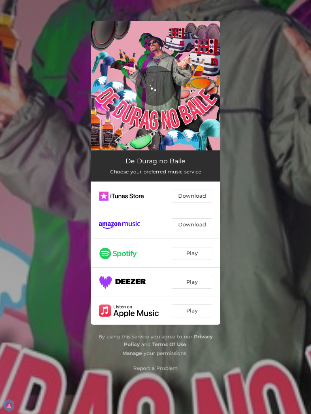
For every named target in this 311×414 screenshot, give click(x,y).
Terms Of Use (169, 344)
